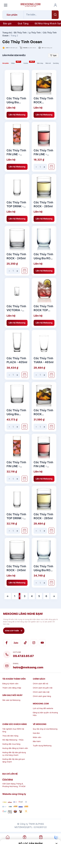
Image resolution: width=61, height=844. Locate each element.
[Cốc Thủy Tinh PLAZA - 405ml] (17, 342)
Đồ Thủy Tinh (20, 32)
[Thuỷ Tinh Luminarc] (21, 806)
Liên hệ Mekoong (17, 114)
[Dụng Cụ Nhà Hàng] (15, 811)
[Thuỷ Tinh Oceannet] (21, 802)
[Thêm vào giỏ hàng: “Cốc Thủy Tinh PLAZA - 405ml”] (25, 375)
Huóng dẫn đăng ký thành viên (15, 748)
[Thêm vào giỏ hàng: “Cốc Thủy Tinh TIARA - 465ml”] (51, 375)
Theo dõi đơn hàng (10, 736)
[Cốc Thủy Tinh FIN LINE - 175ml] (44, 134)
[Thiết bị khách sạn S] (21, 811)
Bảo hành (37, 741)
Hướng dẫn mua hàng (11, 744)
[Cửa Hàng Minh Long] (26, 802)
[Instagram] (33, 642)
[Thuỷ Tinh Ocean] (4, 811)
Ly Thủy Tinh (35, 32)
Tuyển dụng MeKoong (42, 745)
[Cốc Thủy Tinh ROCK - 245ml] (17, 238)
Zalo (16, 642)
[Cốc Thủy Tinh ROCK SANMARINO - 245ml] (44, 82)
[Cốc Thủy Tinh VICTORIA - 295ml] (17, 290)
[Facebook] (6, 642)
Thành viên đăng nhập (11, 688)
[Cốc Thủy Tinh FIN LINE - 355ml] (17, 134)
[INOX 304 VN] (10, 811)
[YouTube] (42, 642)
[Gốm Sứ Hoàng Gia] (4, 802)
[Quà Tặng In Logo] (26, 811)
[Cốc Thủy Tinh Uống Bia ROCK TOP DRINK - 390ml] (44, 238)
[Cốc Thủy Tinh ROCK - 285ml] (44, 186)
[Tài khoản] (55, 5)
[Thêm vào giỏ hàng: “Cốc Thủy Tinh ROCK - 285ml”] (51, 531)
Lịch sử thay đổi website (43, 708)
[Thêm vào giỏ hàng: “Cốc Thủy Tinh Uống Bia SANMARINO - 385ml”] (25, 427)
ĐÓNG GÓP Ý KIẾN (12, 631)
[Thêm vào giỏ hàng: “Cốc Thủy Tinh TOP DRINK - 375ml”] (25, 531)
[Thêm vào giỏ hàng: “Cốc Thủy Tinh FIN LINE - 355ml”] (25, 479)
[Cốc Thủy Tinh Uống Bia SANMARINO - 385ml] (17, 82)
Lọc (55, 55)
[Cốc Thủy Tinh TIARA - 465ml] (44, 342)
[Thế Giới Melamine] (10, 802)
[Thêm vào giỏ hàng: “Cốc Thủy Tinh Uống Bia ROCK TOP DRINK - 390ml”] (51, 583)
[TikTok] (25, 642)
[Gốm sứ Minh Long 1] (4, 806)
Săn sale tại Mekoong (11, 700)
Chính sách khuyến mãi (42, 688)
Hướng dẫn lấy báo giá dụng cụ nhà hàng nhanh (14, 753)
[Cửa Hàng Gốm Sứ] (26, 806)
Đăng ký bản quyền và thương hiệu (45, 713)
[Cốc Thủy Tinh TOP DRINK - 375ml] (17, 186)
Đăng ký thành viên (10, 684)
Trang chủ (7, 32)
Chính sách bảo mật (41, 692)
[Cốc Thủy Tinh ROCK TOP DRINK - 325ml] (44, 290)
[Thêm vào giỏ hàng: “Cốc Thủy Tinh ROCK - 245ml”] (25, 271)
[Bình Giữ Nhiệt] (15, 802)
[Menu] (5, 5)
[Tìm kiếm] (55, 14)
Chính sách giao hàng (42, 696)
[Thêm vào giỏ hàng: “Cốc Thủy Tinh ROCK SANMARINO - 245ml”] (51, 427)
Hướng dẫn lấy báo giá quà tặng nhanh (13, 760)
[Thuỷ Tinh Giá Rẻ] (15, 806)
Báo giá (7, 23)
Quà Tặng (23, 23)
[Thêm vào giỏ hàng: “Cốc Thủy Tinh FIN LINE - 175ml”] (51, 167)
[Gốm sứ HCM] (10, 806)
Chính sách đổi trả (40, 684)
